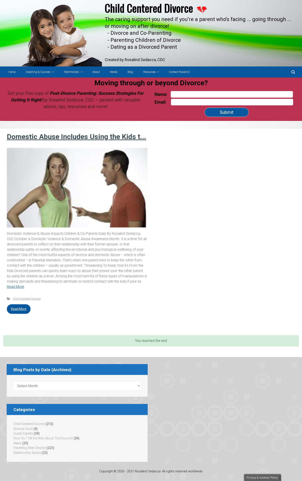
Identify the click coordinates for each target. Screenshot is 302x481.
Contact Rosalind (179, 72)
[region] (151, 33)
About (96, 72)
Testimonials (71, 72)
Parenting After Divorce (29, 448)
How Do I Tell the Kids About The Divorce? (43, 438)
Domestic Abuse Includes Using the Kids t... (76, 136)
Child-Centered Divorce (27, 298)
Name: (161, 94)
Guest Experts (23, 433)
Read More (15, 287)
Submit (226, 112)
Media (113, 72)
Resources (149, 72)
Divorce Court (23, 429)
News (17, 443)
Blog (130, 72)
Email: (161, 102)
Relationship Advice (27, 453)
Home (11, 72)
